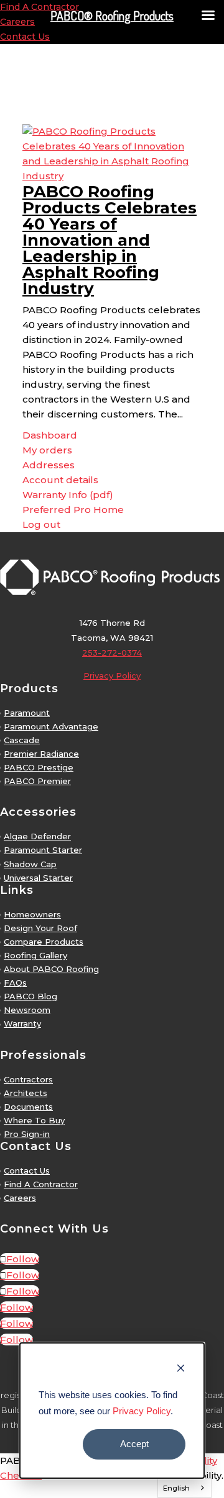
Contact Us (25, 36)
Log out (41, 524)
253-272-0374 (112, 653)
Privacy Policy (141, 1411)
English (176, 1488)
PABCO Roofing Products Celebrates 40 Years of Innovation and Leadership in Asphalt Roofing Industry (109, 240)
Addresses (48, 465)
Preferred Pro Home (73, 509)
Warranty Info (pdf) (67, 495)
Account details (60, 480)
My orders (47, 450)
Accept (134, 1443)
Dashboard (49, 435)
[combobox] (184, 1488)
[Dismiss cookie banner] (180, 1370)
